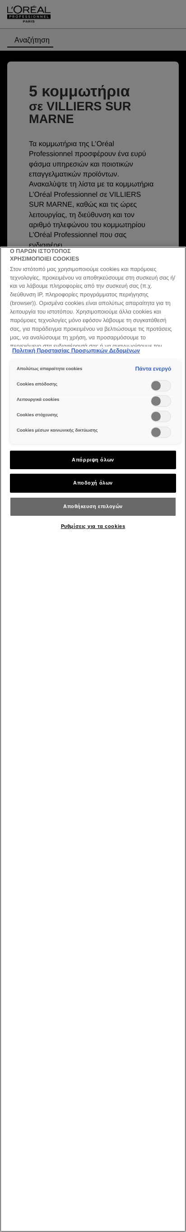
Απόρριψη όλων (93, 459)
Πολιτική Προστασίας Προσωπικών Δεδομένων (76, 350)
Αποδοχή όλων (93, 482)
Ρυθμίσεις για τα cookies (93, 526)
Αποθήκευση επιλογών (93, 506)
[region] (93, 739)
